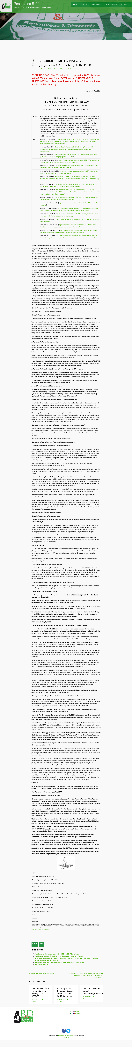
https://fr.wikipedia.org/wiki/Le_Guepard (40, 929)
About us (84, 4)
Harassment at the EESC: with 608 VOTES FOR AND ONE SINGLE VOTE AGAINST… (60, 962)
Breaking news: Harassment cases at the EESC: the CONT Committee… (57, 954)
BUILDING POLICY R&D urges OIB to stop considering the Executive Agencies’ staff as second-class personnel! (86, 975)
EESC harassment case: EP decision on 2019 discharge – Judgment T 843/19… (59, 956)
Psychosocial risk (66, 69)
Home (75, 4)
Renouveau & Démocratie (34, 3)
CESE (51, 69)
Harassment (57, 69)
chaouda (43, 69)
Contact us (66, 1037)
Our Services (125, 4)
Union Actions (96, 4)
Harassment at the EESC (42, 965)
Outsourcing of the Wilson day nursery (42, 973)
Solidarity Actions (111, 4)
